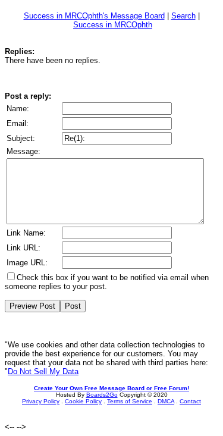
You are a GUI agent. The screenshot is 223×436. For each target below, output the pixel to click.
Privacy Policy (40, 401)
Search (183, 15)
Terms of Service (129, 401)
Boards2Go (102, 394)
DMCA (166, 401)
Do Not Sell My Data (43, 371)
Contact (190, 401)
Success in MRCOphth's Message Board (94, 15)
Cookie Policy (83, 401)
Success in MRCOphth (112, 24)
